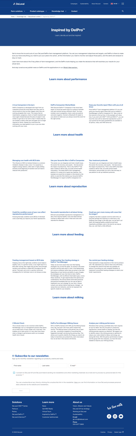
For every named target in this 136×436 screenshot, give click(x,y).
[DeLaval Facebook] (109, 416)
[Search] (123, 11)
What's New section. (70, 67)
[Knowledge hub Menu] (66, 11)
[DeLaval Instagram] (115, 416)
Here (76, 382)
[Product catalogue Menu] (46, 11)
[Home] (18, 4)
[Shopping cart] (123, 3)
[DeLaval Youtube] (121, 416)
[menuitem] (18, 11)
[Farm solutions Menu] (24, 11)
